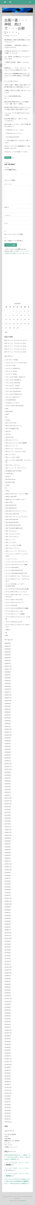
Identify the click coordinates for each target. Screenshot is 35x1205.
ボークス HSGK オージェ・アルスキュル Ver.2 (17, 580)
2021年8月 (7, 809)
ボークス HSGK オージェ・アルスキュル (17, 576)
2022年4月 (7, 786)
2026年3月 (7, 658)
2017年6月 (7, 950)
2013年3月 (7, 1079)
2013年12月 (7, 1059)
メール (7, 215)
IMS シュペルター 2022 (12, 457)
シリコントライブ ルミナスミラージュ (17, 562)
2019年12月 (7, 864)
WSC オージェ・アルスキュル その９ (15, 343)
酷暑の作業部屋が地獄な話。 (12, 1155)
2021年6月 (7, 815)
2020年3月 (7, 855)
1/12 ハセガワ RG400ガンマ (14, 388)
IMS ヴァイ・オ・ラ (11, 446)
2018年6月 (7, 915)
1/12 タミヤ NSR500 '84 (13, 368)
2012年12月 (7, 1087)
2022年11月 (7, 766)
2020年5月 (7, 849)
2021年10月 (7, 804)
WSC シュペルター (11, 542)
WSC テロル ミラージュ (13, 548)
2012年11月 (7, 1090)
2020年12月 (7, 829)
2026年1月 (7, 663)
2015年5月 (7, 1016)
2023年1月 (7, 761)
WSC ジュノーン (10, 539)
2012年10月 (7, 1093)
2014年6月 (7, 1041)
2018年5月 (7, 918)
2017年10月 (7, 938)
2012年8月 (7, 1099)
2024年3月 (7, 721)
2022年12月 (7, 764)
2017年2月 (7, 961)
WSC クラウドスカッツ (12, 537)
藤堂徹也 (8, 1176)
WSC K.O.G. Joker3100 (12, 514)
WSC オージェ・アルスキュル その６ (15, 352)
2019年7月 (7, 878)
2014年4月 (7, 1047)
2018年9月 (7, 907)
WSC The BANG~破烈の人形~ (14, 528)
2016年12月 (7, 967)
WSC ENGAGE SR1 (11, 505)
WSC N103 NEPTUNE (12, 519)
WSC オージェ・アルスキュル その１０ (16, 340)
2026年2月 (7, 660)
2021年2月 (7, 824)
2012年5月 (7, 1107)
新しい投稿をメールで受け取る (13, 241)
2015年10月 (7, 1001)
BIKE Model (9, 411)
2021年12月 (7, 798)
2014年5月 (7, 1044)
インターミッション (11, 559)
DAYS (7, 414)
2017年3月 (7, 958)
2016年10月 (7, 973)
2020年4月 (7, 852)
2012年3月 (7, 1113)
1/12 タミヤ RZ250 (11, 374)
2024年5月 (7, 715)
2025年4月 (7, 683)
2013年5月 (7, 1076)
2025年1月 (7, 692)
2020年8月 (7, 841)
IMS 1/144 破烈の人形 (12, 428)
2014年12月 (7, 1030)
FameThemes (22, 1200)
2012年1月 (7, 1119)
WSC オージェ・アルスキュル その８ (15, 346)
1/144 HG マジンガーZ (12, 403)
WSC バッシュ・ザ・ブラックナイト (16, 551)
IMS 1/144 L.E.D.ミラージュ (14, 426)
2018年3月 (7, 924)
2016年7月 (7, 981)
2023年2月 (7, 758)
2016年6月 (7, 984)
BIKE (7, 408)
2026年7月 (7, 646)
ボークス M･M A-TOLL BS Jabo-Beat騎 (17, 589)
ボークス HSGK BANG (12, 567)
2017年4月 (7, 956)
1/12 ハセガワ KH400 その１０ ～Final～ (17, 1162)
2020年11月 (7, 832)
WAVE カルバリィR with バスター (15, 499)
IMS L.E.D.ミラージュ (12, 440)
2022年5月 (7, 784)
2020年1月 (7, 861)
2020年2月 (7, 858)
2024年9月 (7, 703)
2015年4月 (7, 1019)
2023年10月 (7, 735)
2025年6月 (7, 678)
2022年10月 (7, 769)
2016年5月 (7, 987)
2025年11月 (7, 669)
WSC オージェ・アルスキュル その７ (15, 349)
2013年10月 (7, 1064)
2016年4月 (7, 990)
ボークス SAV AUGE (11, 605)
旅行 (7, 635)
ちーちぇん (7, 35)
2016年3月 (7, 993)
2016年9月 (7, 976)
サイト (6, 223)
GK (6, 417)
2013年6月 (7, 1073)
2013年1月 (7, 1084)
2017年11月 (7, 935)
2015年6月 (7, 1013)
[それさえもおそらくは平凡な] (17, 10)
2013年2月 (7, 1082)
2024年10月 (7, 700)
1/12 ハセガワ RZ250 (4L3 (13, 391)
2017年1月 (7, 964)
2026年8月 (7, 643)
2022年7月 (7, 778)
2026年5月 (7, 652)
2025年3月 (7, 686)
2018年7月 (7, 912)
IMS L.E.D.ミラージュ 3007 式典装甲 (16, 443)
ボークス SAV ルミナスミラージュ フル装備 (18, 618)
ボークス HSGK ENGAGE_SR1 (14, 570)
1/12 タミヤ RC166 (11, 371)
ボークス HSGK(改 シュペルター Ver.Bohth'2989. (15, 585)
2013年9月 (7, 1067)
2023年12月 (7, 729)
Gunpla (8, 420)
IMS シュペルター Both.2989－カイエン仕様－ (18, 461)
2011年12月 (7, 1122)
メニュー (10, 2)
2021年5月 (7, 818)
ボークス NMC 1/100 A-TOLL (14, 599)
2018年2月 (7, 927)
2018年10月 (7, 904)
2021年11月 (7, 801)
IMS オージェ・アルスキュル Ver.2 (16, 451)
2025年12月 (7, 666)
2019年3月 (7, 890)
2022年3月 (7, 789)
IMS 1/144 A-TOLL (11, 423)
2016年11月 (7, 970)
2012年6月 (7, 1105)
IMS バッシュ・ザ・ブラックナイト (16, 468)
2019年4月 (7, 887)
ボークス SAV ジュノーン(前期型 (15, 614)
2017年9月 (7, 941)
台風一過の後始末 (9, 164)
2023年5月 (7, 749)
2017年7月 (7, 947)
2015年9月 (7, 1004)
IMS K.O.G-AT (10, 437)
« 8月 (5, 332)
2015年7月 (7, 1010)
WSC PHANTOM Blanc (12, 522)
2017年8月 (7, 944)
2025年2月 (7, 689)
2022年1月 (7, 795)
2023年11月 (7, 732)
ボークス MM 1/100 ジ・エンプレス (16, 592)
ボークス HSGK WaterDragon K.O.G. (16, 573)
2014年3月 (7, 1050)
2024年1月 (7, 726)
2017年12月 (7, 933)
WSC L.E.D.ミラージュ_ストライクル (16, 517)
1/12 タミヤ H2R (10, 365)
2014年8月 (7, 1036)
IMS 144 (8, 434)
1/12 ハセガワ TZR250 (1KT (14, 394)
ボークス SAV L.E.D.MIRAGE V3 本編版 (17, 608)
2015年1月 (7, 1027)
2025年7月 (7, 675)
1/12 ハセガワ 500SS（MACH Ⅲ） (16, 377)
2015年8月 (7, 1007)
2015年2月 (7, 1024)
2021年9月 (7, 807)
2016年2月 (7, 996)
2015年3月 (7, 1021)
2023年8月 (7, 741)
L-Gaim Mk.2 (9, 474)
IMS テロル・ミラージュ (13, 465)
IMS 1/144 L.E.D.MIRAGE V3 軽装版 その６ (17, 1179)
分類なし (8, 629)
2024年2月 (7, 723)
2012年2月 (7, 1116)
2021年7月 (7, 812)
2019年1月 (7, 895)
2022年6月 (7, 781)
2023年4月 (7, 752)
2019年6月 (7, 881)
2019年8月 (7, 875)
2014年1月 (7, 1056)
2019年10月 (7, 870)
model (7, 485)
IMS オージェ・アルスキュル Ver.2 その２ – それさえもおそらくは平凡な (17, 1157)
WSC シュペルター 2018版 (13, 545)
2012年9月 (7, 1096)
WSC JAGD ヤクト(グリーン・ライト (16, 511)
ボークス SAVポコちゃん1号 (14, 622)
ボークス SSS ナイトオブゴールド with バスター (18, 626)
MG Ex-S (8, 476)
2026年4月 (7, 655)
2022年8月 (7, 775)
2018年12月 (7, 898)
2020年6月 (7, 847)
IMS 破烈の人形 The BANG (13, 471)
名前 (6, 207)
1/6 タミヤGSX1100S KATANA (14, 405)
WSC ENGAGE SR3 (11, 508)
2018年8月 (7, 910)
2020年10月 (7, 835)
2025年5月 (7, 680)
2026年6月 (7, 649)
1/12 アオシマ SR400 (12, 360)
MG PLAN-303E (10, 482)
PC (6, 488)
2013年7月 (7, 1070)
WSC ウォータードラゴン (13, 534)
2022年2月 (7, 792)
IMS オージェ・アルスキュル (14, 449)
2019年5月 (7, 884)
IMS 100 (8, 431)
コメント (7, 184)
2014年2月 (7, 1053)
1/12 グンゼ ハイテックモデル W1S (16, 363)
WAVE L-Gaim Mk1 (11, 496)
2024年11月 (7, 698)
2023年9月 (7, 738)
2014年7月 (7, 1039)
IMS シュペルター (11, 454)
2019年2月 (7, 892)
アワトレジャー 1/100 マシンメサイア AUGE (17, 555)
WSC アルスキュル (11, 531)
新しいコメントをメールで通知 (13, 234)
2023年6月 (7, 746)
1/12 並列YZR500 (11, 400)
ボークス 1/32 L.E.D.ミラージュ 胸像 (16, 564)
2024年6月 (7, 712)
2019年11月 (7, 867)
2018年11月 (7, 901)
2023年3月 (7, 755)
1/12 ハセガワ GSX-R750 (13, 383)
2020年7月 (7, 844)
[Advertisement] (17, 282)
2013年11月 (7, 1061)
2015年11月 (7, 998)
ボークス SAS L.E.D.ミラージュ (15, 602)
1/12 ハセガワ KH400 (12, 385)
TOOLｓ (8, 491)
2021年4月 (7, 821)
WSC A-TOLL (9, 502)
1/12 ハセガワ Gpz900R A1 (14, 380)
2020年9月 (7, 838)
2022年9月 (7, 772)
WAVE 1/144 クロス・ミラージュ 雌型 (17, 494)
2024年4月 (7, 718)
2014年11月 (7, 1033)
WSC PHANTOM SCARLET (13, 525)
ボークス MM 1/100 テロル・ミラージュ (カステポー (17, 596)
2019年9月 (7, 872)
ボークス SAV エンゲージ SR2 (14, 611)
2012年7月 (7, 1102)
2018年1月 (7, 930)
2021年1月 (7, 827)
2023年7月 (7, 743)
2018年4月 (7, 921)
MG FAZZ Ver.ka (10, 479)
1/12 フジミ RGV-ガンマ (13, 397)
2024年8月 (7, 706)
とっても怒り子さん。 (10, 169)
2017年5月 (7, 953)
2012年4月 (7, 1110)
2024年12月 (7, 695)
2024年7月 (7, 709)
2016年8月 (7, 978)
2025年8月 (7, 672)
